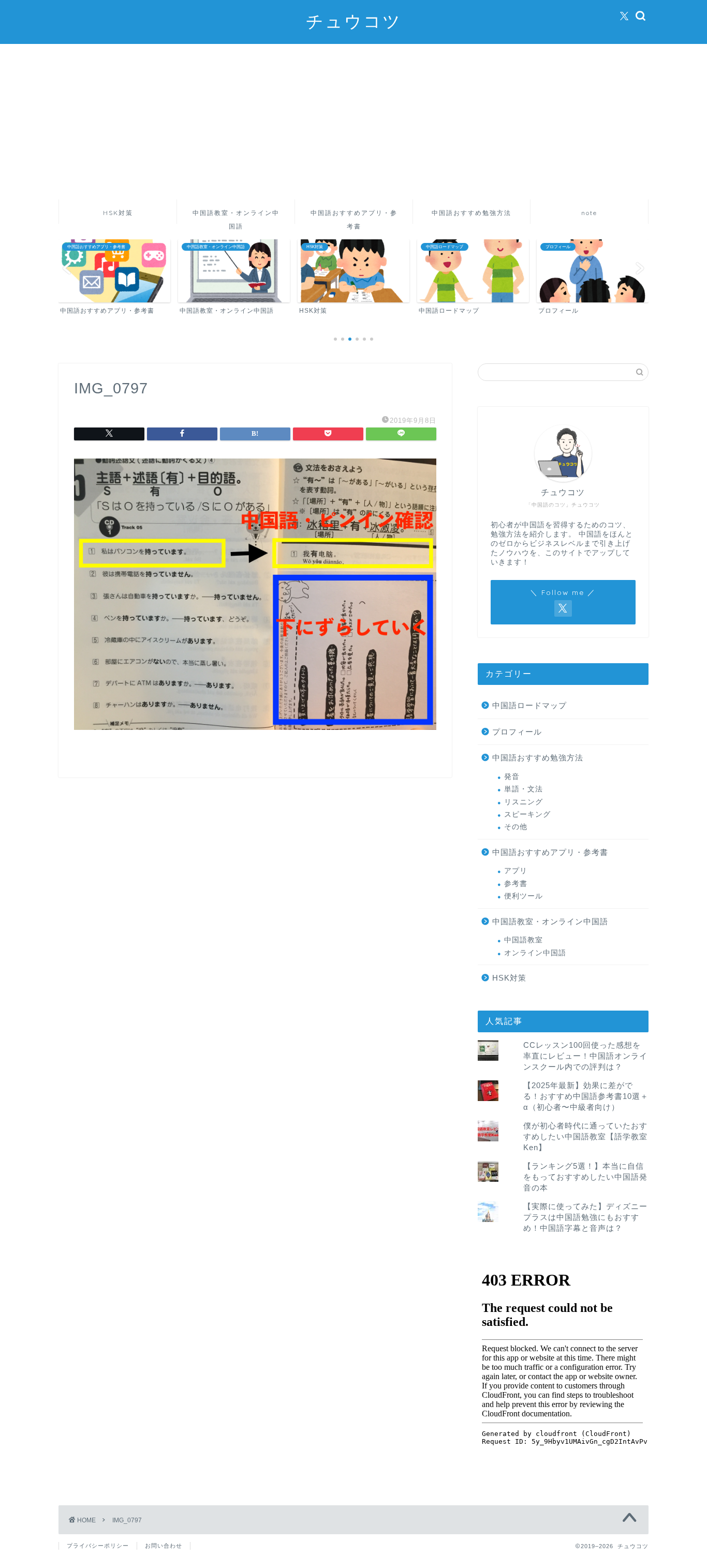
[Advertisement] (353, 121)
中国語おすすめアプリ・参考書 (354, 216)
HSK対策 (118, 213)
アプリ (515, 871)
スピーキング (527, 814)
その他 (515, 827)
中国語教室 (523, 940)
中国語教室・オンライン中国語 (236, 216)
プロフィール (517, 731)
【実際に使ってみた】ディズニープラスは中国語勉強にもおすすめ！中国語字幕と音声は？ (585, 1217)
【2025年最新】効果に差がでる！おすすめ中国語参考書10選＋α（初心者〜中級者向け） (586, 1096)
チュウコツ (354, 21)
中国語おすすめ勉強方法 (471, 213)
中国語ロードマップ (529, 705)
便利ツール (523, 896)
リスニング (523, 802)
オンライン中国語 (535, 953)
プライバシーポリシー (98, 1545)
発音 (512, 777)
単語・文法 (523, 789)
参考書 (515, 884)
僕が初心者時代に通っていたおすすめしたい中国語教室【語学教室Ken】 (585, 1136)
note (589, 213)
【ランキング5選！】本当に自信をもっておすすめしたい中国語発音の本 (585, 1177)
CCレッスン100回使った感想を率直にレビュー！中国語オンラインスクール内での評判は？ (585, 1056)
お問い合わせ (163, 1545)
